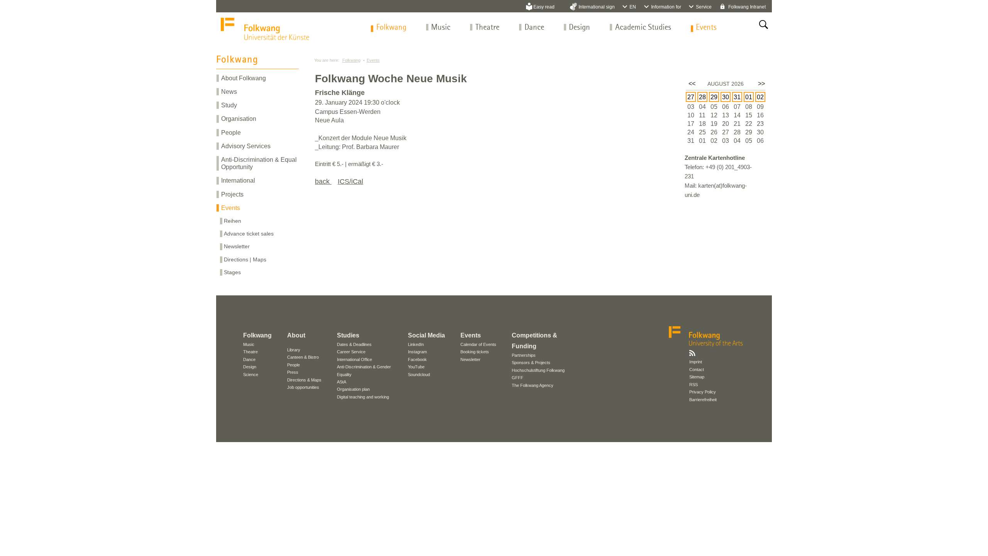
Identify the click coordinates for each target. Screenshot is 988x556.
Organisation (238, 118)
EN (632, 7)
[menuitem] (391, 27)
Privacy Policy (702, 392)
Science (250, 374)
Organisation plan (353, 389)
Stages (232, 272)
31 (737, 97)
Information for (666, 7)
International (238, 180)
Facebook (417, 359)
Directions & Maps (304, 380)
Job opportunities (303, 387)
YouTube (416, 366)
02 (760, 97)
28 (702, 97)
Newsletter (237, 246)
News (229, 91)
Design (579, 28)
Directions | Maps (245, 259)
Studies (348, 335)
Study (229, 105)
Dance (534, 28)
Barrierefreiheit (703, 399)
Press (292, 372)
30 (725, 97)
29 (714, 97)
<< (692, 83)
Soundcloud (419, 374)
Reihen (232, 221)
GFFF (517, 377)
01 (748, 97)
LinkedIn (416, 344)
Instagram (417, 351)
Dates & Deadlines (354, 344)
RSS (693, 384)
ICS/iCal (350, 181)
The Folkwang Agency (532, 385)
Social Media (426, 335)
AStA (341, 382)
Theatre (487, 28)
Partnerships (524, 355)
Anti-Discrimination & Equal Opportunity (259, 163)
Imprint (695, 361)
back (323, 181)
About (296, 335)
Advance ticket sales (249, 234)
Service (704, 7)
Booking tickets (474, 351)
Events (706, 28)
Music (440, 28)
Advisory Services (246, 146)
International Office (354, 359)
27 (690, 97)
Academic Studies (643, 28)
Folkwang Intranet (746, 7)
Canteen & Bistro (303, 357)
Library (293, 350)
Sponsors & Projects (531, 362)
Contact (696, 369)
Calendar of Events (478, 344)
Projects (232, 194)
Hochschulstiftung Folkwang (538, 370)
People (231, 132)
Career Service (351, 351)
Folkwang (391, 28)
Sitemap (696, 377)
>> (761, 83)
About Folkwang (243, 78)
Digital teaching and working (363, 397)
